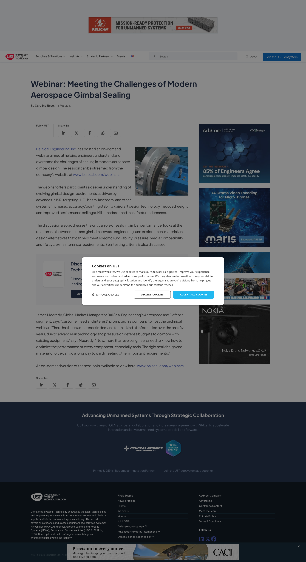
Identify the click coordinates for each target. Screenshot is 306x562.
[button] (105, 294)
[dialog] (153, 281)
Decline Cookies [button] (152, 294)
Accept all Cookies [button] (193, 294)
